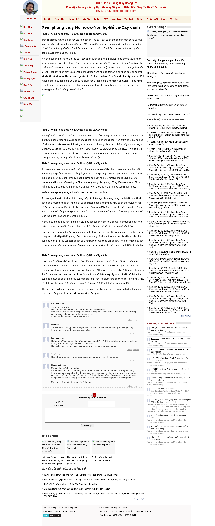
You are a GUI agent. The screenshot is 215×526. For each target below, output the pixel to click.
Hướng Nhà (74, 19)
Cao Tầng (28, 40)
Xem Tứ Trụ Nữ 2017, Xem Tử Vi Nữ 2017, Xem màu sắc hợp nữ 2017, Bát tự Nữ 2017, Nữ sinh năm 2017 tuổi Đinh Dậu (169, 270)
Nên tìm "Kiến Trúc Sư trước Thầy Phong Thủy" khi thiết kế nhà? (168, 97)
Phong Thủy (60, 19)
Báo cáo (136, 320)
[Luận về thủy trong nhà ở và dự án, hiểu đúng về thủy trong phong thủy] (53, 447)
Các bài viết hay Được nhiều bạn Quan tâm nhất (168, 114)
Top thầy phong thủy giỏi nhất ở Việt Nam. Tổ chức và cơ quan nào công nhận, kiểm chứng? (166, 63)
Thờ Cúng (28, 65)
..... (24, 110)
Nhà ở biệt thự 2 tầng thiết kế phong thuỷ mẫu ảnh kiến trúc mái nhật (170, 253)
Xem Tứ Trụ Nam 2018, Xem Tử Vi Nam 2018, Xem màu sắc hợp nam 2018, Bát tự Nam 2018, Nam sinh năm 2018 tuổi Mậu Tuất (168, 243)
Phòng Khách (30, 72)
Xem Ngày (116, 19)
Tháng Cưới (152, 19)
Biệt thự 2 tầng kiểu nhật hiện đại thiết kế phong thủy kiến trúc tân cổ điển (77, 489)
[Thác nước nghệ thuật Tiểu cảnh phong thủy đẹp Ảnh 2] (78, 447)
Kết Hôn (140, 19)
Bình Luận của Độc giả (160, 323)
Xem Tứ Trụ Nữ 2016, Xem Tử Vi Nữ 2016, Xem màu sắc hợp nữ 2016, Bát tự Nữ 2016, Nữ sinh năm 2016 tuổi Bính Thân (169, 289)
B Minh (54, 324)
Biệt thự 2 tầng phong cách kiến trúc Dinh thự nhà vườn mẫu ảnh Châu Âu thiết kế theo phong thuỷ (169, 223)
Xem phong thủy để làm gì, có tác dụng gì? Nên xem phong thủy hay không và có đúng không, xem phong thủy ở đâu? (168, 86)
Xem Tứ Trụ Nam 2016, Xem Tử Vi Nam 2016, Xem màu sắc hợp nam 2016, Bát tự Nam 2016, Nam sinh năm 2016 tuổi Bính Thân (168, 299)
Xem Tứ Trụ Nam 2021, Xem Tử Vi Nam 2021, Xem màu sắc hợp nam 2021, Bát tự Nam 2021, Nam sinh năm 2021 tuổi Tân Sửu (169, 167)
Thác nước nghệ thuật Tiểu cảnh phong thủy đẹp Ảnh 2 (77, 460)
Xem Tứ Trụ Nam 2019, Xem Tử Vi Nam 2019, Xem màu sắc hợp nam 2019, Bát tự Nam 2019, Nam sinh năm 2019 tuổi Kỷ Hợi (168, 214)
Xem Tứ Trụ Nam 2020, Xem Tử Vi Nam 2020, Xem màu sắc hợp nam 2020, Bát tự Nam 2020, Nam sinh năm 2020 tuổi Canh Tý (169, 186)
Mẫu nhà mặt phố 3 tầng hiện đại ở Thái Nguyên (166, 354)
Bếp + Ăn (27, 85)
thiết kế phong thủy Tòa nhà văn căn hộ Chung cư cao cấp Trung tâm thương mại (81, 475)
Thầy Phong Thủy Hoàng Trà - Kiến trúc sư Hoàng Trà (166, 75)
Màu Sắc (86, 19)
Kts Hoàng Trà (57, 304)
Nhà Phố (27, 33)
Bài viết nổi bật (156, 27)
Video (164, 19)
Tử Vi (106, 19)
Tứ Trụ (97, 19)
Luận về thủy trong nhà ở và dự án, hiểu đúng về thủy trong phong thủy (53, 460)
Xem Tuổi (128, 19)
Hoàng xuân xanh (59, 365)
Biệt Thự (27, 27)
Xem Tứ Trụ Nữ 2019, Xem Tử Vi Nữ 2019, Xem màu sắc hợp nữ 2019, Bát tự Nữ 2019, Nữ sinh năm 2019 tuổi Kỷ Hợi (169, 195)
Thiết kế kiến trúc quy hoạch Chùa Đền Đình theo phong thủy (71, 484)
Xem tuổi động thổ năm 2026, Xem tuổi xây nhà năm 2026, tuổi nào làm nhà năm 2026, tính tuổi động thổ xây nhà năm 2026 (94, 494)
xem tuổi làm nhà (167, 389)
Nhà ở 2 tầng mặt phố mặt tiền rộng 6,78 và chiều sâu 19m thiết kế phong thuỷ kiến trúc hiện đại (169, 261)
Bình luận (88, 426)
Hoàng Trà (155, 339)
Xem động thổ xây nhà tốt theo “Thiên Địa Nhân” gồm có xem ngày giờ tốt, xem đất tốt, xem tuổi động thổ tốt (169, 205)
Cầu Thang (28, 98)
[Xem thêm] (139, 499)
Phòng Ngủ (29, 78)
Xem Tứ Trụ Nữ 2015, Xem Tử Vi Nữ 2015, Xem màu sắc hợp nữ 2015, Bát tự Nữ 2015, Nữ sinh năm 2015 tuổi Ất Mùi (169, 310)
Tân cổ (26, 53)
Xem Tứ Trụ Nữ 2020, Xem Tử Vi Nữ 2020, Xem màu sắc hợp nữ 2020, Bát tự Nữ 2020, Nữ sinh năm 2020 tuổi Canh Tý (169, 176)
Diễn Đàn (27, 104)
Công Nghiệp (30, 46)
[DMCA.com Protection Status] (52, 517)
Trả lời (129, 320)
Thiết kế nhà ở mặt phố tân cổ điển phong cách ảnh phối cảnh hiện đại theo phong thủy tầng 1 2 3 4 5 (89, 479)
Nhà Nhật (28, 59)
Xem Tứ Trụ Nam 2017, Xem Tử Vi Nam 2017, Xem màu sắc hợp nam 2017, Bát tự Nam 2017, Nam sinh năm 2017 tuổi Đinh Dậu (170, 279)
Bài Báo (47, 19)
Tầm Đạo (174, 19)
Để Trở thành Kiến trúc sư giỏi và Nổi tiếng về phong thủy (167, 106)
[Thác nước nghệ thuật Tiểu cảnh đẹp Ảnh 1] (103, 447)
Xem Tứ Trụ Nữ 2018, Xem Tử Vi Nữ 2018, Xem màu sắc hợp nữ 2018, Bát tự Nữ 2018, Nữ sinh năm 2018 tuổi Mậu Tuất (169, 233)
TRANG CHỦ (30, 18)
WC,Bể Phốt (29, 91)
